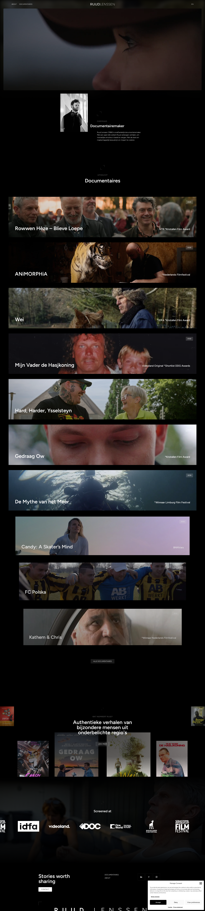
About (14, 4)
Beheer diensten (155, 896)
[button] (201, 883)
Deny (176, 902)
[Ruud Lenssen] (102, 4)
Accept (158, 902)
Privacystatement (178, 907)
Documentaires (25, 4)
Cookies (170, 907)
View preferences (193, 902)
